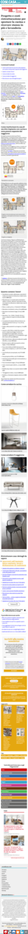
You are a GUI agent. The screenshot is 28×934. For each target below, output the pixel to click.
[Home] (10, 2)
